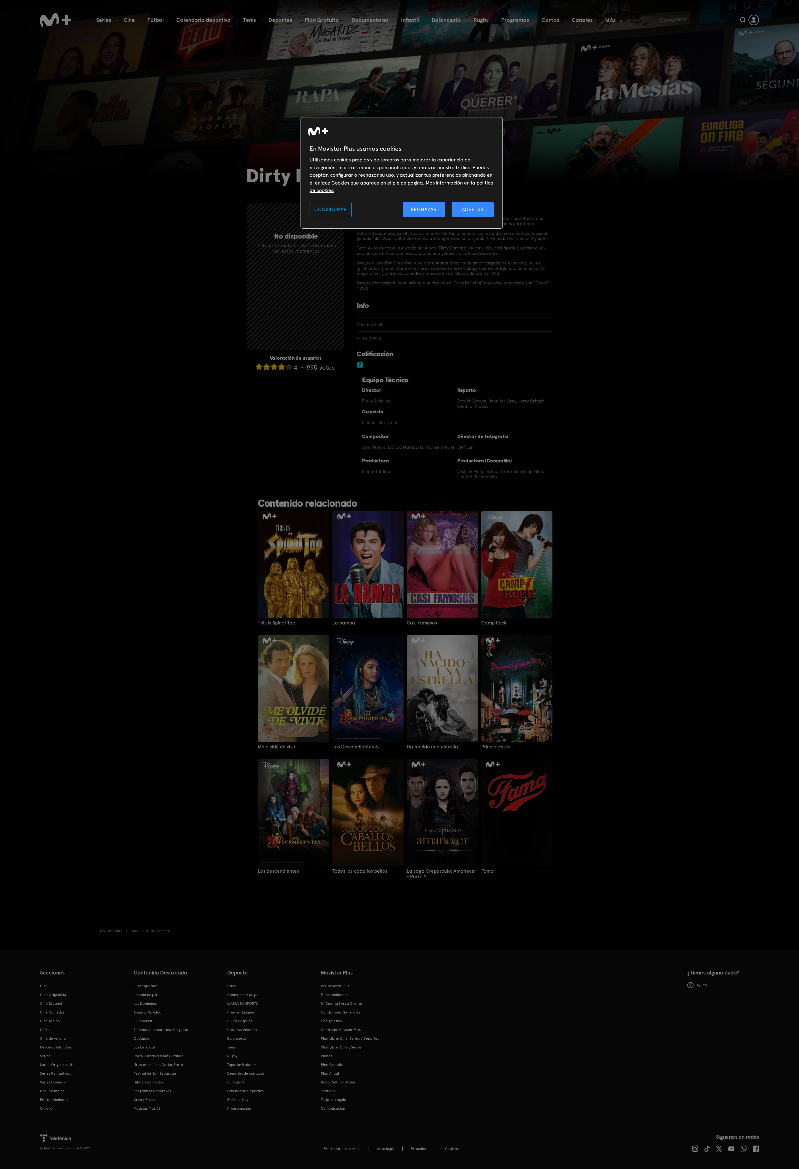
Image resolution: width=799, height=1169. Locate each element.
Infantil (410, 20)
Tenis (249, 20)
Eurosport (235, 1082)
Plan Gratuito (322, 20)
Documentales (370, 20)
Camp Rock (494, 623)
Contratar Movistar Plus (340, 1030)
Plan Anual (330, 1073)
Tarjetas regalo (333, 1099)
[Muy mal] (259, 366)
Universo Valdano (242, 1030)
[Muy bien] (289, 366)
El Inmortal (143, 1021)
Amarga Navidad (147, 1012)
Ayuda (702, 985)
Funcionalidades (334, 995)
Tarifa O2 (328, 1091)
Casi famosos (422, 623)
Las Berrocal (144, 1047)
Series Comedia (53, 1082)
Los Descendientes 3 (355, 747)
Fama (487, 871)
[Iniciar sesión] (753, 20)
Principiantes (495, 747)
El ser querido (145, 986)
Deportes (280, 20)
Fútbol (155, 20)
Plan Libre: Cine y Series (341, 1047)
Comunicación (333, 1108)
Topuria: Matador (241, 1065)
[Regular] (274, 366)
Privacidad (420, 1149)
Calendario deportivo (203, 20)
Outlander (142, 1038)
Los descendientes (278, 871)
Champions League (243, 995)
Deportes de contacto (245, 1073)
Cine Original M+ (54, 995)
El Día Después (239, 1021)
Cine (129, 20)
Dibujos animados (149, 1082)
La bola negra (145, 995)
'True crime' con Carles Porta (158, 1065)
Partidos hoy (237, 1099)
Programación (239, 1108)
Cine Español (51, 1003)
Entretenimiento (54, 1099)
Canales (582, 20)
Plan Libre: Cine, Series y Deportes (350, 1038)
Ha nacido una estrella (432, 747)
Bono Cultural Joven (338, 1082)
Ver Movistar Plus (335, 986)
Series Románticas (55, 1073)
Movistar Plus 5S (147, 1108)
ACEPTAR (473, 209)
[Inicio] (55, 20)
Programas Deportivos (152, 1091)
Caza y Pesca (144, 1099)
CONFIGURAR (330, 209)
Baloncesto (446, 20)
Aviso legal (385, 1149)
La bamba (343, 623)
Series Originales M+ (57, 1065)
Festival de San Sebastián (155, 1073)
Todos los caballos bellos (359, 871)
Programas (515, 20)
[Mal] (266, 366)
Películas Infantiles (55, 1047)
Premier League (240, 1012)
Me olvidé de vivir (277, 747)
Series (103, 20)
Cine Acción (50, 1021)
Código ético (331, 1021)
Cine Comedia (52, 1012)
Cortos (550, 20)
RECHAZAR (424, 209)
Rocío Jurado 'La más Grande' (159, 1056)
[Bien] (281, 366)
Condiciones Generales (340, 1012)
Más (610, 20)
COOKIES (451, 1149)
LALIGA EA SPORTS (242, 1003)
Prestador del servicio (342, 1149)
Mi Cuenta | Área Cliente (341, 1003)
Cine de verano (53, 1038)
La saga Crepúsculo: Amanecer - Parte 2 (441, 874)
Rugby (481, 20)
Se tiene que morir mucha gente (161, 1030)
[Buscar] (742, 20)
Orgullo (46, 1108)
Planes (326, 1056)
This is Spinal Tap (276, 623)
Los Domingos (145, 1003)
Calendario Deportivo (245, 1091)
